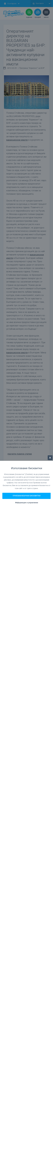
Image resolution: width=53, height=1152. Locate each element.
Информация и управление (26, 503)
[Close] (50, 457)
